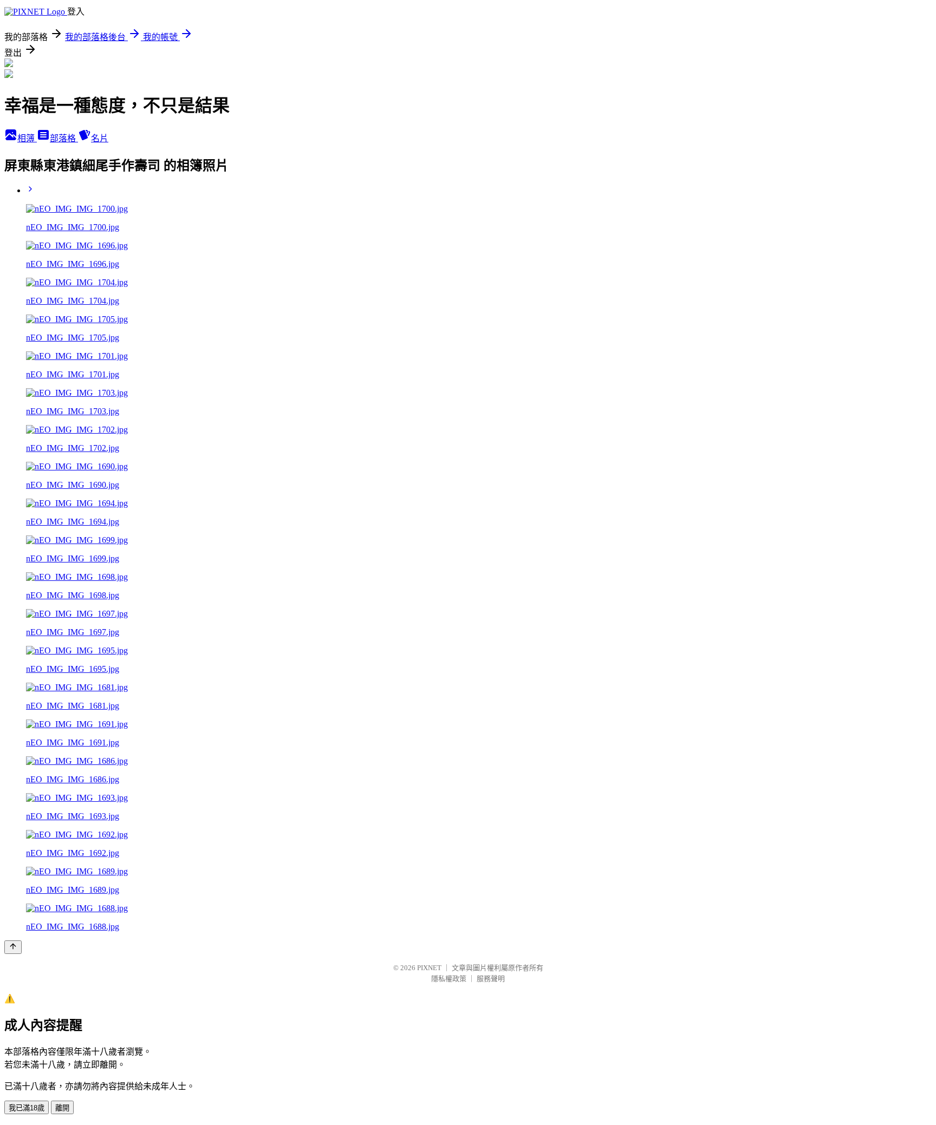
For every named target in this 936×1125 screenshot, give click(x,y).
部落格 (64, 138)
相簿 (27, 138)
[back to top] (13, 947)
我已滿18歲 (26, 1108)
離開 (62, 1108)
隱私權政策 (448, 978)
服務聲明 (491, 978)
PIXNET (429, 968)
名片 (99, 138)
